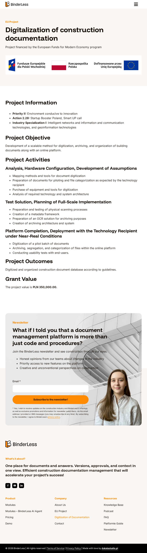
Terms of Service (55, 548)
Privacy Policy (73, 548)
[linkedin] (21, 485)
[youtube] (14, 485)
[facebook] (7, 485)
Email (17, 381)
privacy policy (54, 417)
